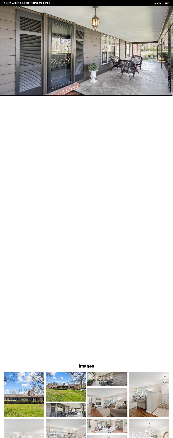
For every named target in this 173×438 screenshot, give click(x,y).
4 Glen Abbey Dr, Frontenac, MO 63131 (27, 3)
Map (167, 3)
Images (157, 3)
